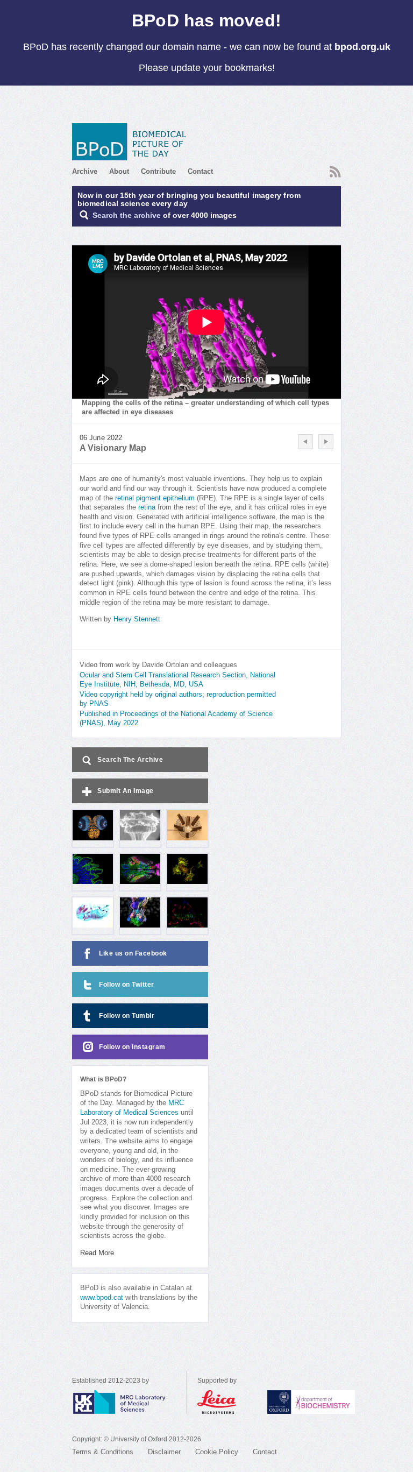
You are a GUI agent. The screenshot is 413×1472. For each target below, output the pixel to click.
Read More (97, 1253)
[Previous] (305, 441)
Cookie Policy (216, 1452)
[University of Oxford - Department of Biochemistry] (331, 1402)
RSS (334, 168)
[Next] (325, 441)
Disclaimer (164, 1452)
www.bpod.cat (101, 1297)
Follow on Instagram (132, 1047)
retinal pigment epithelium (155, 498)
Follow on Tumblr (126, 1016)
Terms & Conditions (102, 1452)
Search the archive (126, 215)
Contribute (158, 171)
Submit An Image (125, 791)
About (119, 171)
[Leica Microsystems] (227, 1402)
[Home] (133, 141)
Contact (200, 171)
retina (146, 507)
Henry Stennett (136, 619)
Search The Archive (130, 759)
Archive (84, 171)
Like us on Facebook (133, 953)
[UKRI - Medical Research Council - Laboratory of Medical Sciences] (129, 1402)
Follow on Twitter (126, 984)
